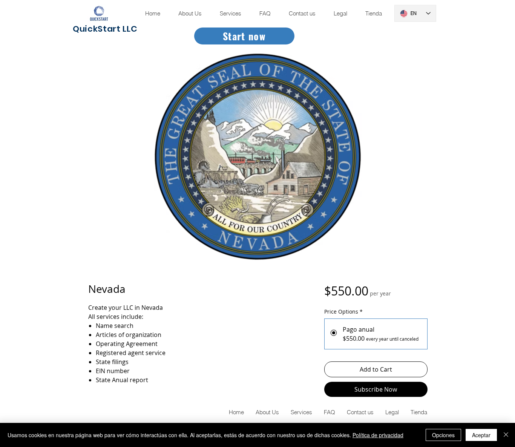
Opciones (443, 435)
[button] (340, 13)
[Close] (505, 435)
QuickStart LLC (105, 29)
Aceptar (481, 435)
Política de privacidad (378, 435)
